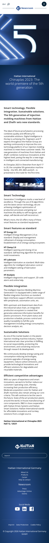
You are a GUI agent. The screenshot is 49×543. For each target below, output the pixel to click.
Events (24, 494)
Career (24, 477)
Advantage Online (24, 491)
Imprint (11, 525)
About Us (24, 472)
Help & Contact (24, 480)
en (3, 4)
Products (24, 475)
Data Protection (22, 525)
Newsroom (24, 484)
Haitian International (24, 76)
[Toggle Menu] (44, 4)
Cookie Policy (36, 525)
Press (24, 489)
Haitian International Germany (24, 468)
